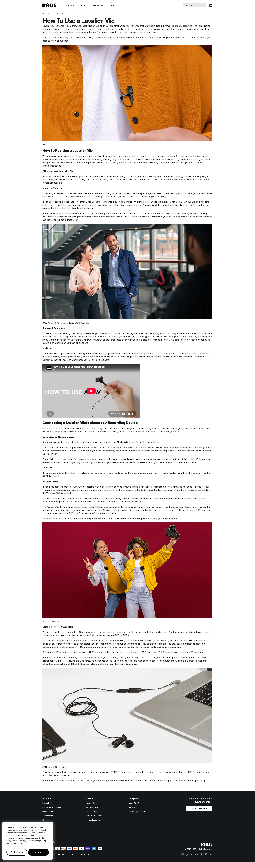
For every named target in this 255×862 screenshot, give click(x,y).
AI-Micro (121, 442)
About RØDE (134, 803)
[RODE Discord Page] (211, 855)
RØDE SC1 (174, 462)
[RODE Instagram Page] (192, 855)
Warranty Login (92, 807)
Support (114, 5)
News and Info (135, 807)
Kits (44, 820)
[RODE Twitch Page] (206, 855)
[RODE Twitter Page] (187, 855)
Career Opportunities (137, 811)
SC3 (192, 652)
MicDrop (58, 353)
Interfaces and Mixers (51, 807)
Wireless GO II (53, 493)
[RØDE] (49, 5)
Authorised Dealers (94, 816)
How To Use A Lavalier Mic (61, 14)
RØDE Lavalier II (50, 476)
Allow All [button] (38, 852)
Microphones (48, 803)
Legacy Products (93, 820)
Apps (82, 5)
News (44, 14)
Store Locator (91, 811)
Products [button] (69, 5)
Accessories (47, 816)
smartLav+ (115, 652)
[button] (210, 5)
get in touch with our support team (160, 780)
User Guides (98, 5)
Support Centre (92, 803)
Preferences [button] (17, 852)
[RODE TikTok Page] (201, 855)
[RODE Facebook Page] (182, 855)
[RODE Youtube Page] (197, 855)
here (176, 339)
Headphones (47, 811)
